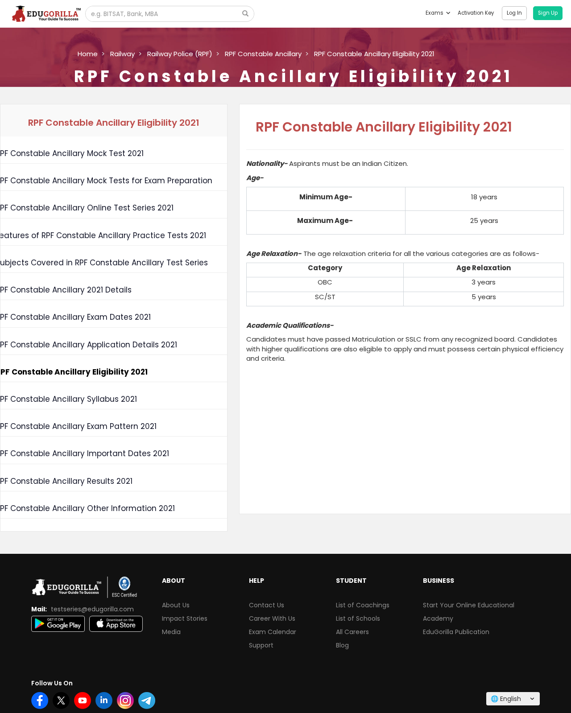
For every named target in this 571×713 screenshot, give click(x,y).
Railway (122, 53)
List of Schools (358, 618)
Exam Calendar (272, 631)
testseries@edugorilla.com (92, 609)
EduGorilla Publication (456, 631)
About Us (176, 605)
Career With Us (272, 618)
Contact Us (266, 605)
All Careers (352, 631)
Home (88, 53)
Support (261, 645)
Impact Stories (184, 618)
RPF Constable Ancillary (263, 53)
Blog (342, 645)
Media (171, 631)
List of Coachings (362, 605)
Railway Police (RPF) (179, 53)
